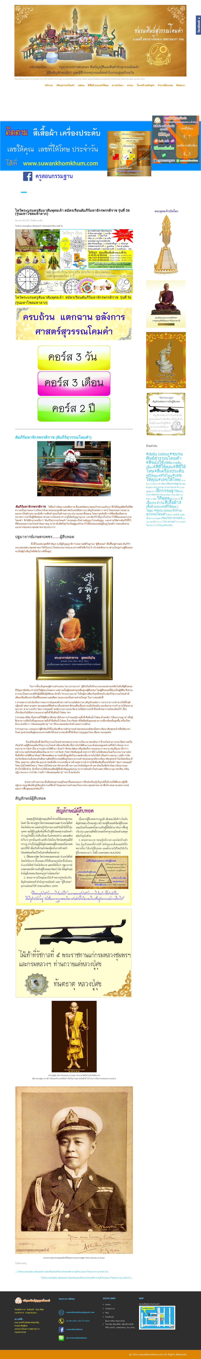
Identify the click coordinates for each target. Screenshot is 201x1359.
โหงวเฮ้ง (160, 522)
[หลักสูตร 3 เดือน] (74, 395)
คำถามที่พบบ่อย (165, 85)
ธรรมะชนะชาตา (172, 487)
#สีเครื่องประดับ (169, 471)
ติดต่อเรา (180, 85)
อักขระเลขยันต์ (173, 514)
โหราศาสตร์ (169, 521)
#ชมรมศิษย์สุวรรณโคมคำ (164, 456)
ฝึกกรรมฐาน (167, 490)
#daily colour (157, 454)
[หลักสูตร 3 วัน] (74, 369)
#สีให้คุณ (152, 476)
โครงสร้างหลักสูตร (145, 85)
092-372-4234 (83, 1321)
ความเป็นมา (118, 85)
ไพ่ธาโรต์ (153, 525)
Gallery (81, 85)
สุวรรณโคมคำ (156, 514)
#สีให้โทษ (165, 475)
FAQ (107, 1313)
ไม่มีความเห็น (37, 220)
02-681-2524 (71, 1321)
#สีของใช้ (155, 462)
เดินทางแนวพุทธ (153, 518)
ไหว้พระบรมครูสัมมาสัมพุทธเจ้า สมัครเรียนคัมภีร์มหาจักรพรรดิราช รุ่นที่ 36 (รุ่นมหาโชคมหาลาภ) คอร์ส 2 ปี (87, 1278)
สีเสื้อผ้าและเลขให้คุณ (98, 85)
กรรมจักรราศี (155, 484)
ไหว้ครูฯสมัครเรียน (165, 525)
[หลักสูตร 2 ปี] (73, 421)
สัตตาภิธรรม (175, 499)
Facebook (109, 1317)
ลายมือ (153, 499)
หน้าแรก (49, 85)
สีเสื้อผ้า (172, 502)
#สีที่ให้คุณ (163, 466)
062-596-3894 (115, 1324)
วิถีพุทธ (163, 498)
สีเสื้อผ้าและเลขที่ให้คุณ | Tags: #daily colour (163, 506)
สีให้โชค (177, 510)
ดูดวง (151, 487)
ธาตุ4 (182, 487)
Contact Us (110, 1309)
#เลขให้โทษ (169, 479)
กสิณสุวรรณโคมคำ (65, 85)
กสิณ (163, 483)
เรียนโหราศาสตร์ (171, 518)
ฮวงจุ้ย (182, 514)
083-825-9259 (127, 1324)
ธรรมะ (130, 85)
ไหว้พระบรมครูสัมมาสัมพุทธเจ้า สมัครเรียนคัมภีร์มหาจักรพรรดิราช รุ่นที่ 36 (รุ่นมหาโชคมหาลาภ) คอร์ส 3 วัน (61, 1271)
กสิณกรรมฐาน (173, 483)
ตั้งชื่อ (155, 487)
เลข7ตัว (153, 521)
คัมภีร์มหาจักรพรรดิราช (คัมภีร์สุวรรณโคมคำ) (53, 437)
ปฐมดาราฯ (151, 491)
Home (107, 1304)
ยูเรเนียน (166, 494)
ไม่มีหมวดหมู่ (20, 1263)
